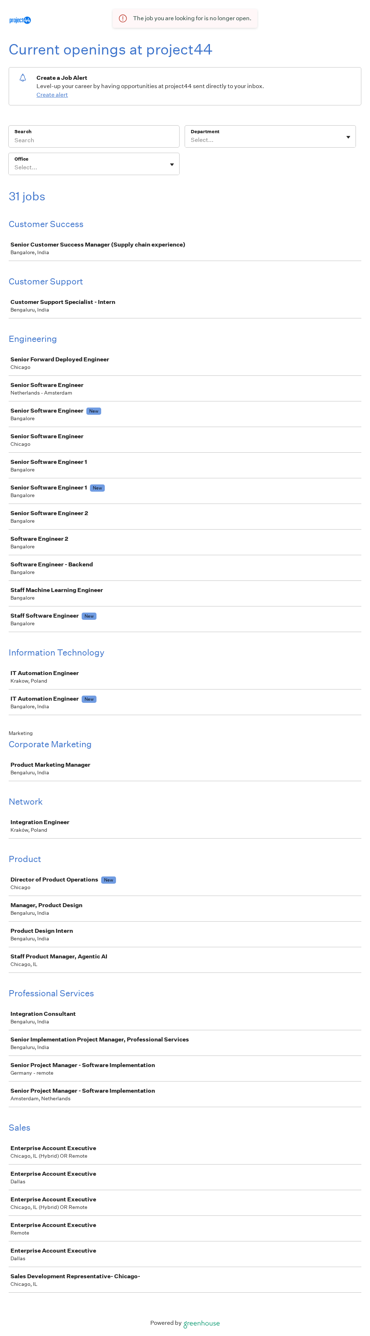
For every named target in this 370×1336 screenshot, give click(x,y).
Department (205, 132)
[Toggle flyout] (348, 137)
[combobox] (191, 140)
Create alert (52, 94)
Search (22, 132)
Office (21, 159)
